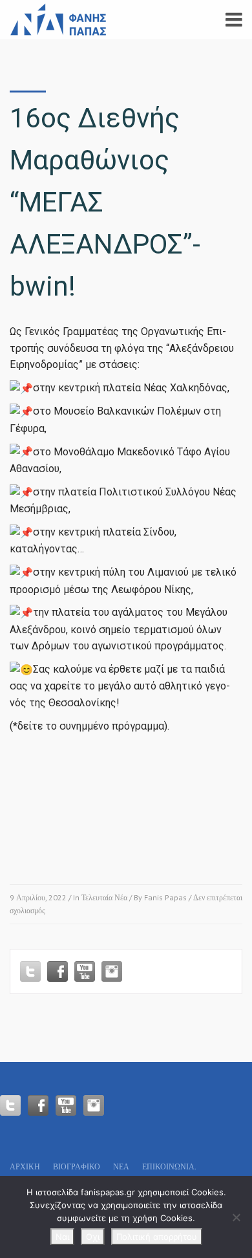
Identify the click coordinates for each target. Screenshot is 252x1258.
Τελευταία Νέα (104, 897)
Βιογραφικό (76, 1166)
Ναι (62, 1236)
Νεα (121, 1166)
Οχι (93, 1236)
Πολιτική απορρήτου (156, 1236)
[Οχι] (235, 1217)
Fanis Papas (165, 897)
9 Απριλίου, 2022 (38, 897)
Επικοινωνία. (169, 1166)
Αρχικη (25, 1166)
